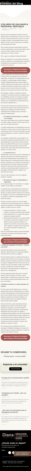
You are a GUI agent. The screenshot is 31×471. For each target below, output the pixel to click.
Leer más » (4, 388)
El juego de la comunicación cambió (15, 378)
